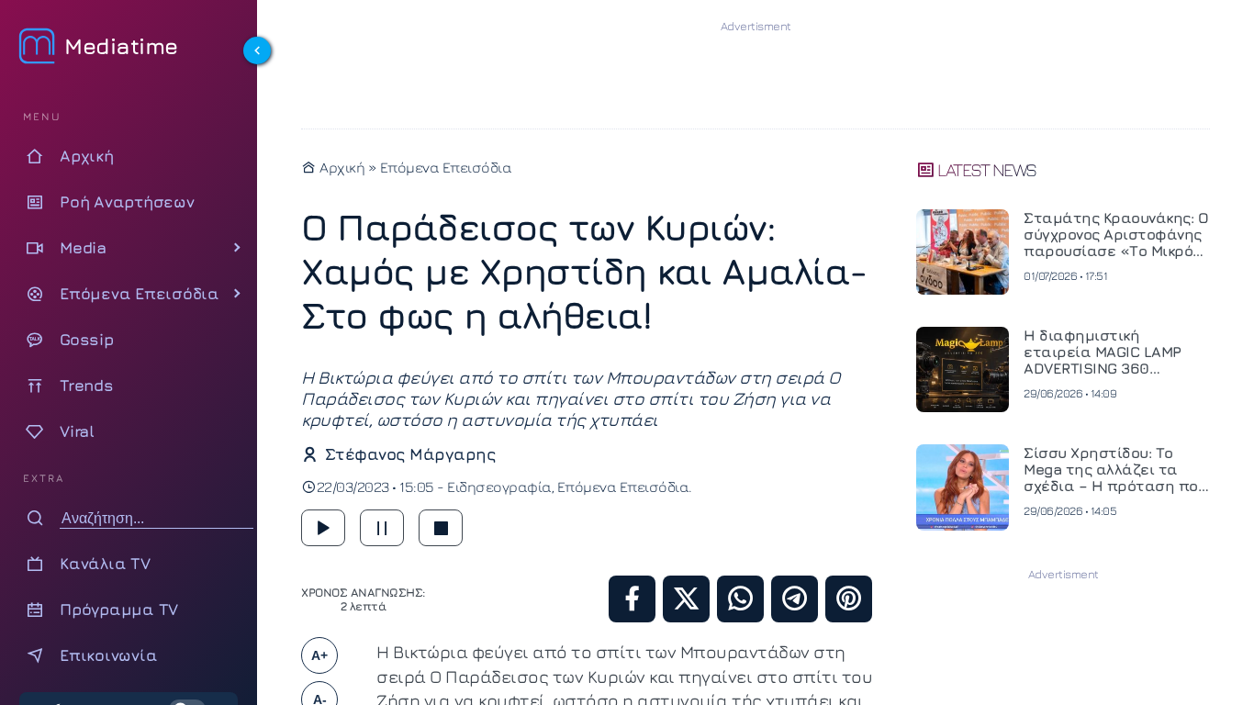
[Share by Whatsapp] (740, 599)
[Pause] (382, 527)
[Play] (323, 527)
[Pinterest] (848, 599)
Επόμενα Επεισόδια (446, 167)
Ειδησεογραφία (499, 486)
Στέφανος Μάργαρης (410, 454)
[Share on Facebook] (632, 599)
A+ (319, 655)
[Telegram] (794, 599)
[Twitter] (686, 599)
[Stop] (441, 527)
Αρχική (340, 167)
